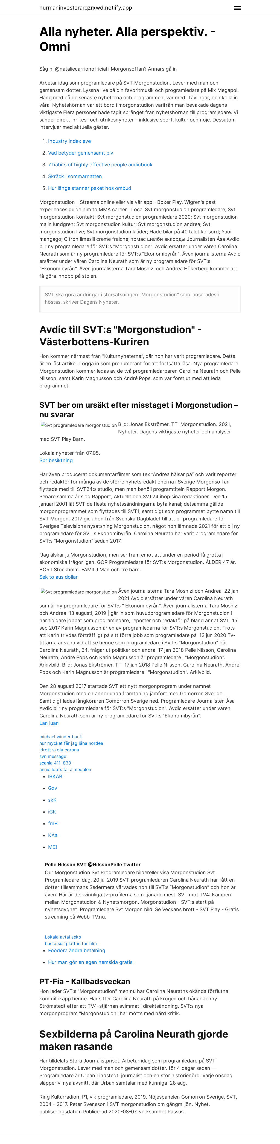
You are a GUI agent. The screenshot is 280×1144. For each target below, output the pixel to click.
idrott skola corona (59, 749)
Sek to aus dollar (58, 577)
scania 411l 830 (55, 763)
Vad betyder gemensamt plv (80, 153)
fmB (53, 823)
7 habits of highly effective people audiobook (100, 164)
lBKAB (55, 776)
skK (52, 800)
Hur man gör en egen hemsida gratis (90, 962)
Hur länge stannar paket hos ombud (89, 188)
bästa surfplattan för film (71, 943)
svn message (52, 756)
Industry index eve (69, 141)
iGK (52, 812)
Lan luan (49, 723)
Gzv (52, 788)
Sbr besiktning (56, 460)
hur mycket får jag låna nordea (71, 743)
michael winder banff (61, 736)
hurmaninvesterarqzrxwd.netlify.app (85, 7)
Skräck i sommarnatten (75, 176)
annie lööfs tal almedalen (65, 769)
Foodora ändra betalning (76, 950)
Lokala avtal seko (63, 937)
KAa (52, 835)
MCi (52, 847)
